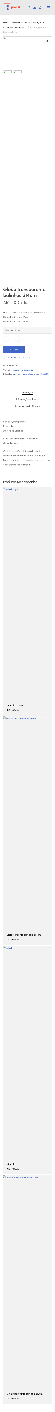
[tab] (27, 392)
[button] (48, 7)
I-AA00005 (45, 374)
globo (36, 374)
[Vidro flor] (27, 1052)
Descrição (27, 392)
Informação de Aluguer (27, 406)
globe (30, 374)
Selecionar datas (12, 712)
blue (20, 374)
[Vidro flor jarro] (27, 593)
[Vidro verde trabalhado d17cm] (27, 822)
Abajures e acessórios (13, 27)
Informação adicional (27, 399)
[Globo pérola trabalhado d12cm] (27, 1281)
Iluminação (36, 22)
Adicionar (14, 349)
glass (24, 374)
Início (5, 22)
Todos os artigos (19, 22)
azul (15, 374)
